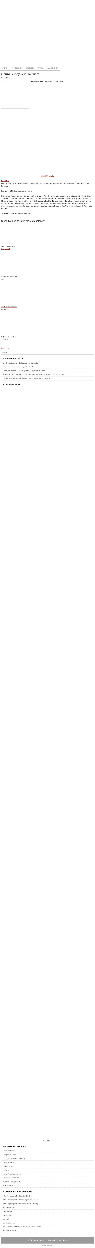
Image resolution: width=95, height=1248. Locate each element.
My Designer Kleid (40, 1240)
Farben (41, 68)
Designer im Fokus (9, 1155)
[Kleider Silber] (47, 700)
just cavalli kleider (9, 1231)
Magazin (5, 68)
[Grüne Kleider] (47, 1076)
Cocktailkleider (6, 78)
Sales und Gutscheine (11, 1178)
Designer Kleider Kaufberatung (14, 1158)
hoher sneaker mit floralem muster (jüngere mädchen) (22, 1227)
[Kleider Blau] (47, 950)
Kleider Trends (8, 1166)
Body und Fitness (9, 1151)
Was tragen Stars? (9, 1185)
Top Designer (17, 68)
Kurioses (6, 1170)
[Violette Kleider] (47, 1138)
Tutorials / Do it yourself (11, 1182)
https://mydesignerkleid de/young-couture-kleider (20, 1200)
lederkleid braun (8, 1207)
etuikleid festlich (9, 1223)
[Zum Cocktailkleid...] (47, 171)
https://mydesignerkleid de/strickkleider (17, 1196)
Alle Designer (52, 68)
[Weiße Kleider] (47, 888)
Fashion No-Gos (9, 1162)
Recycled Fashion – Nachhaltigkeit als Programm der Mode (24, 371)
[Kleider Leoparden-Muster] (47, 575)
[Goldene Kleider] (47, 637)
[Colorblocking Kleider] (47, 512)
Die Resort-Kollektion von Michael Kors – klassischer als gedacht (26, 378)
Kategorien (30, 68)
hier (29, 213)
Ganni (7, 349)
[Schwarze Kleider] (47, 825)
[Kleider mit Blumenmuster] (47, 449)
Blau (2, 349)
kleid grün (6, 1219)
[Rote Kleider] (47, 1013)
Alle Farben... (47, 1141)
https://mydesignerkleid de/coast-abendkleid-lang (20, 1204)
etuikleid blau (7, 1215)
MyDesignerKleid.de (48, 1245)
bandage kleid (8, 1211)
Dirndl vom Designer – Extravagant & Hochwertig (20, 363)
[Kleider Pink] (47, 763)
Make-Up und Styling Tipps (12, 1174)
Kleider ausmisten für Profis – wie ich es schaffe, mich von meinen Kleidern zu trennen (34, 375)
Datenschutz (52, 1240)
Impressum (63, 1240)
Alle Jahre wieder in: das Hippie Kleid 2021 (18, 367)
